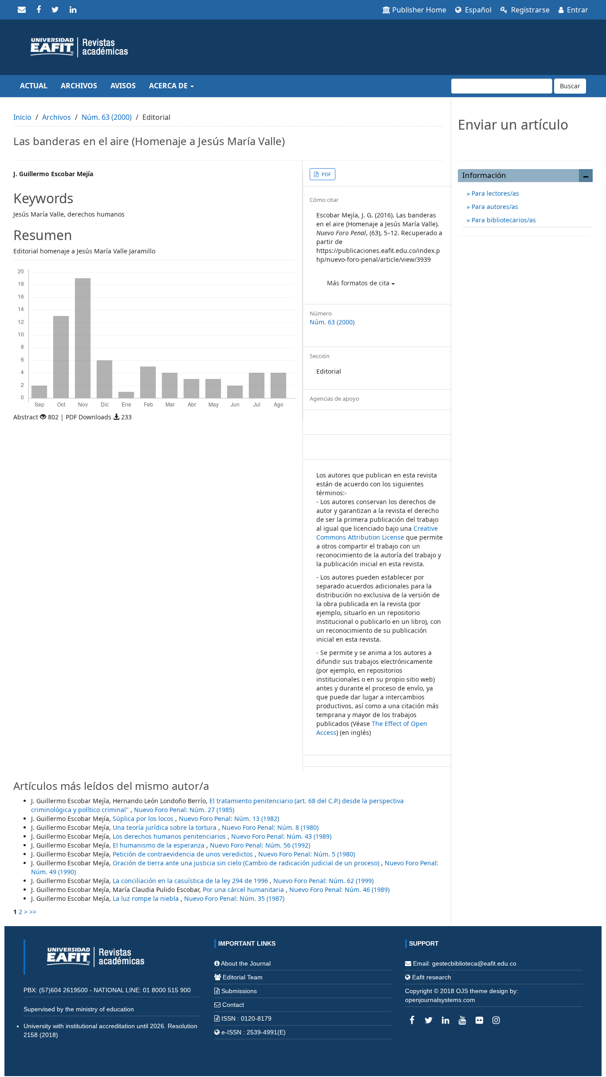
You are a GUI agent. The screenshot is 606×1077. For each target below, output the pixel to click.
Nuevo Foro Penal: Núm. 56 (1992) (260, 845)
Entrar (576, 10)
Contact (233, 1004)
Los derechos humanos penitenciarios (170, 836)
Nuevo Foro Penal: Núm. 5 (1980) (306, 854)
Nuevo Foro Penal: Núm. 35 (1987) (234, 898)
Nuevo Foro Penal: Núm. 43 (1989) (281, 836)
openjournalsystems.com (440, 999)
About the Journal (246, 963)
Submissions (239, 990)
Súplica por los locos (144, 818)
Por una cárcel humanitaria (244, 889)
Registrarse (529, 10)
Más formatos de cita (359, 283)
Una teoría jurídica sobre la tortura (165, 827)
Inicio (22, 117)
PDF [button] (325, 174)
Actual (33, 86)
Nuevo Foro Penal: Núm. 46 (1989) (339, 889)
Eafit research (431, 977)
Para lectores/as (494, 193)
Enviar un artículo (525, 143)
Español (477, 10)
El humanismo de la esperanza (159, 845)
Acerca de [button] (169, 86)
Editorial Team (243, 977)
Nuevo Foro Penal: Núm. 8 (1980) (270, 827)
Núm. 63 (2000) (107, 117)
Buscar (570, 86)
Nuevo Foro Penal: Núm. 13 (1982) (229, 818)
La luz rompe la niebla (147, 898)
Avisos (123, 86)
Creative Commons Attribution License (377, 532)
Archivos (79, 86)
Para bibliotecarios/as (503, 220)
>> (32, 911)
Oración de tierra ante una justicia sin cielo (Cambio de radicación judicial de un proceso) (247, 863)
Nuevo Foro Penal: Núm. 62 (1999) (323, 880)
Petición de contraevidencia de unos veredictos (184, 854)
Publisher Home (419, 10)
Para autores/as (494, 206)
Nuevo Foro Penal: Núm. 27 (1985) (184, 809)
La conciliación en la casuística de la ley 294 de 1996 (191, 880)
